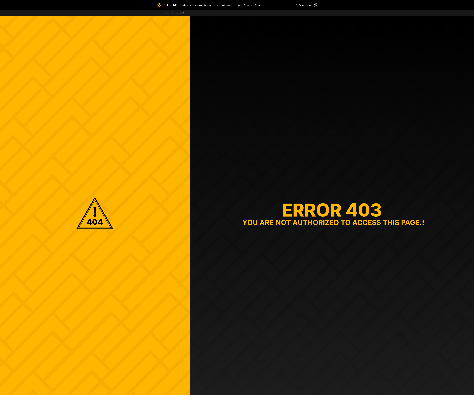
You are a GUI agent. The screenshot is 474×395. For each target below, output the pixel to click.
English (315, 4)
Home (159, 13)
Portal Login (306, 5)
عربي (315, 6)
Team (167, 13)
